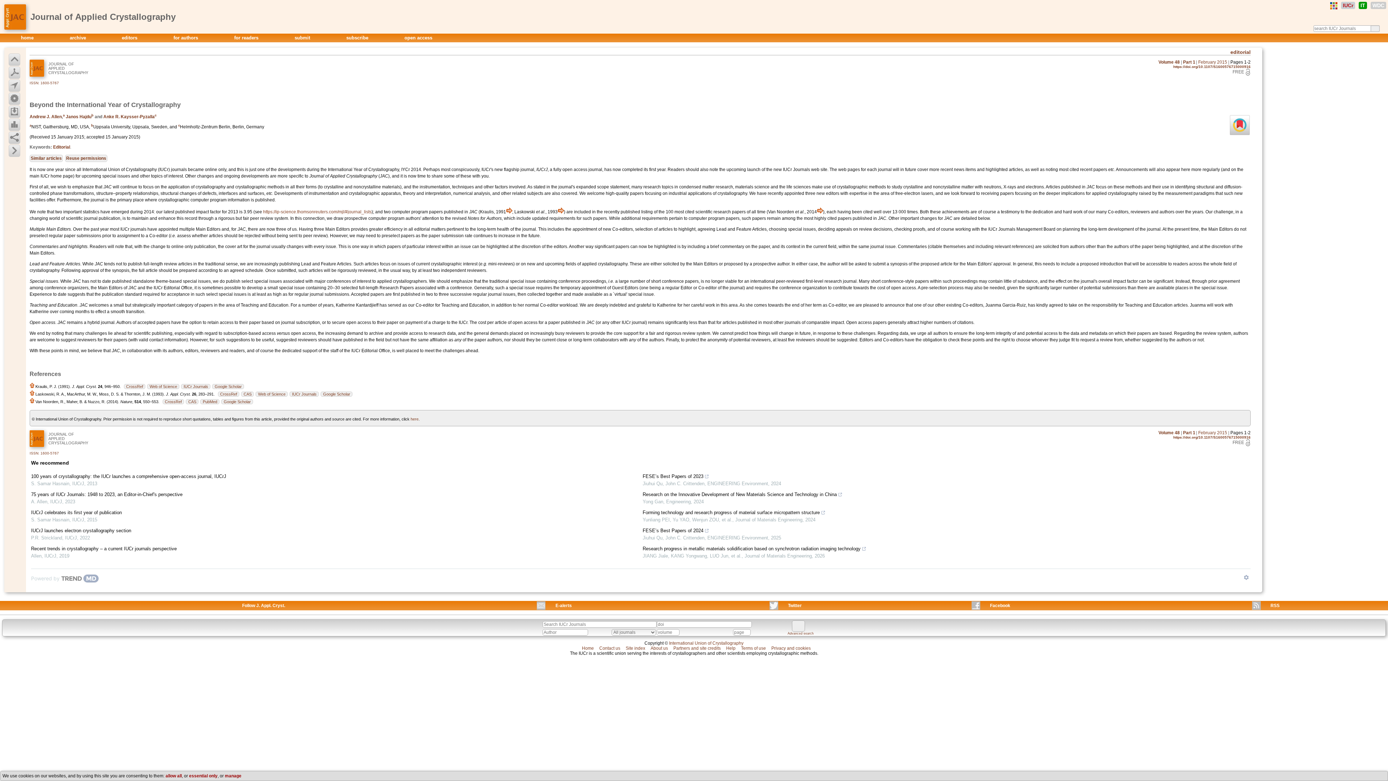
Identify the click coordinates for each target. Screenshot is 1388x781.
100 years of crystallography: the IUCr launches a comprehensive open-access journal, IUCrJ (128, 476)
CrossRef (134, 386)
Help (731, 648)
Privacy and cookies (791, 648)
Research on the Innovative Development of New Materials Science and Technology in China (740, 494)
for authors (187, 37)
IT (1363, 5)
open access (418, 37)
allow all (174, 775)
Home (588, 648)
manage (233, 775)
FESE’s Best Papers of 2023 (673, 476)
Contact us (609, 648)
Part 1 (1189, 62)
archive (78, 37)
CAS (248, 394)
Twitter (795, 605)
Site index (635, 648)
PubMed (210, 402)
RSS (1275, 605)
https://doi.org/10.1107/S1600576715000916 (1212, 67)
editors (130, 37)
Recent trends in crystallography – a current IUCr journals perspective (104, 548)
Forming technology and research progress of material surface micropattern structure (731, 512)
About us (659, 648)
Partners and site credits (697, 648)
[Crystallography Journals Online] (1334, 6)
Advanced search (801, 633)
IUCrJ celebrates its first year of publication (76, 512)
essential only (203, 775)
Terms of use (753, 648)
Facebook (1000, 605)
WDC (1378, 5)
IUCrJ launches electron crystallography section (81, 530)
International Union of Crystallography (706, 643)
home (28, 37)
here (415, 419)
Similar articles (46, 158)
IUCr (1348, 5)
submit (303, 37)
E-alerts (564, 605)
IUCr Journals (196, 386)
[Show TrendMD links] (1246, 577)
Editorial (61, 147)
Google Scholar (228, 386)
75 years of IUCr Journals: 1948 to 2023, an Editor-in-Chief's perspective (107, 494)
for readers (247, 37)
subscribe (358, 37)
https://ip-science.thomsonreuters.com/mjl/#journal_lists (317, 211)
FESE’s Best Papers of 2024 (673, 530)
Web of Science (163, 386)
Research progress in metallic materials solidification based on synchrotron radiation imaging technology (752, 548)
